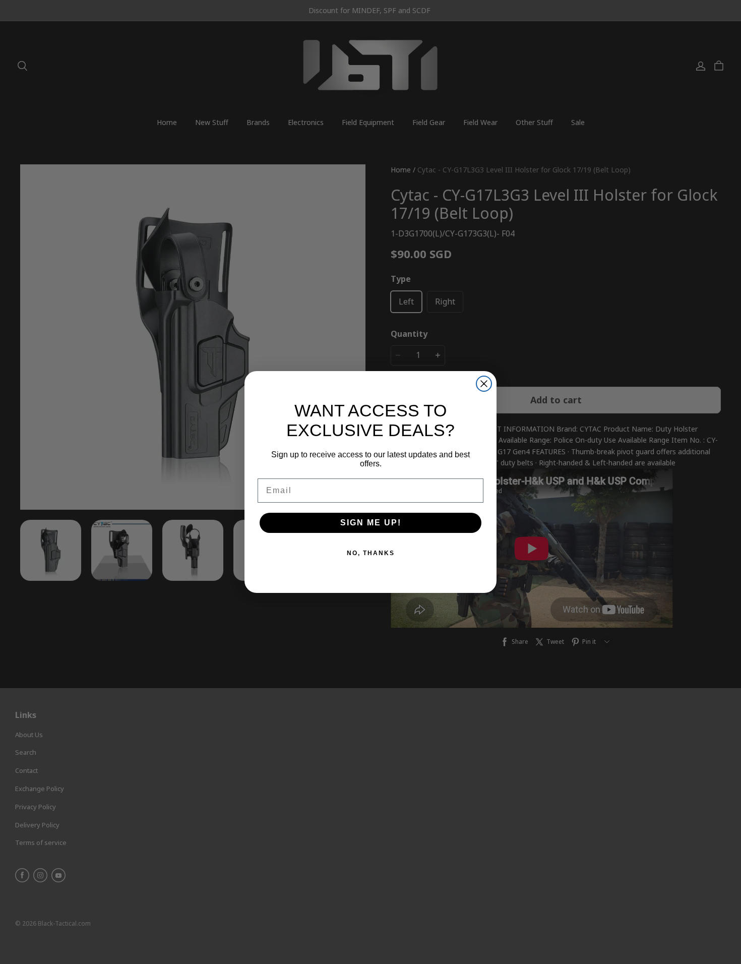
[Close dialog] (483, 383)
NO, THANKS (371, 553)
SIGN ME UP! (370, 522)
